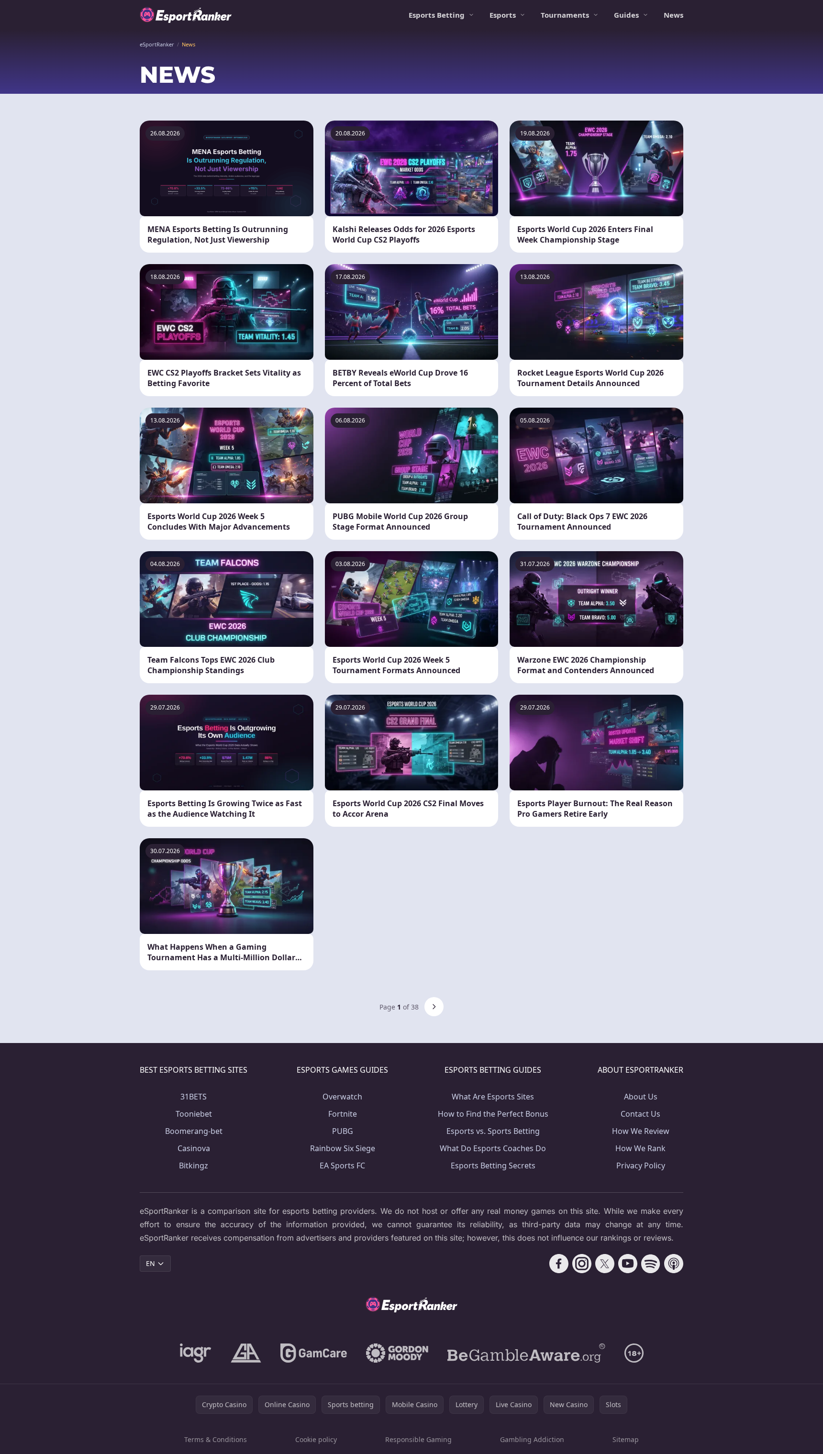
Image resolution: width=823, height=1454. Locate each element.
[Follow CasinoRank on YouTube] (627, 1263)
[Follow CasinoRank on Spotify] (650, 1263)
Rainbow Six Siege (342, 1148)
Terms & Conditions (215, 1439)
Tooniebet (194, 1114)
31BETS (193, 1096)
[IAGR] (195, 1353)
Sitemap (625, 1439)
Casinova (194, 1148)
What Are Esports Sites (493, 1096)
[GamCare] (313, 1353)
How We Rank (640, 1148)
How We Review (640, 1131)
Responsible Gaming (418, 1439)
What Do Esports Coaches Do (493, 1148)
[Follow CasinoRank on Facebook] (558, 1263)
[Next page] (434, 1006)
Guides (626, 15)
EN (150, 1263)
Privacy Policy (640, 1165)
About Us (640, 1096)
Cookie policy (316, 1439)
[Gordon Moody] (397, 1353)
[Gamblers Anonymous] (246, 1353)
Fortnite (342, 1114)
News (673, 15)
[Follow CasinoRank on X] (604, 1263)
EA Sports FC (342, 1165)
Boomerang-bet (193, 1131)
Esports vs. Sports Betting (493, 1131)
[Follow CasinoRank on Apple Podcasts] (673, 1263)
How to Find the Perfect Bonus (493, 1114)
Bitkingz (193, 1165)
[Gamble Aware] (526, 1353)
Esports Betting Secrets (493, 1165)
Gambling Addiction (532, 1439)
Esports (502, 15)
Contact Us (640, 1114)
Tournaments (565, 15)
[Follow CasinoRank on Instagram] (581, 1263)
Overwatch (342, 1096)
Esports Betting (437, 15)
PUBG (342, 1131)
